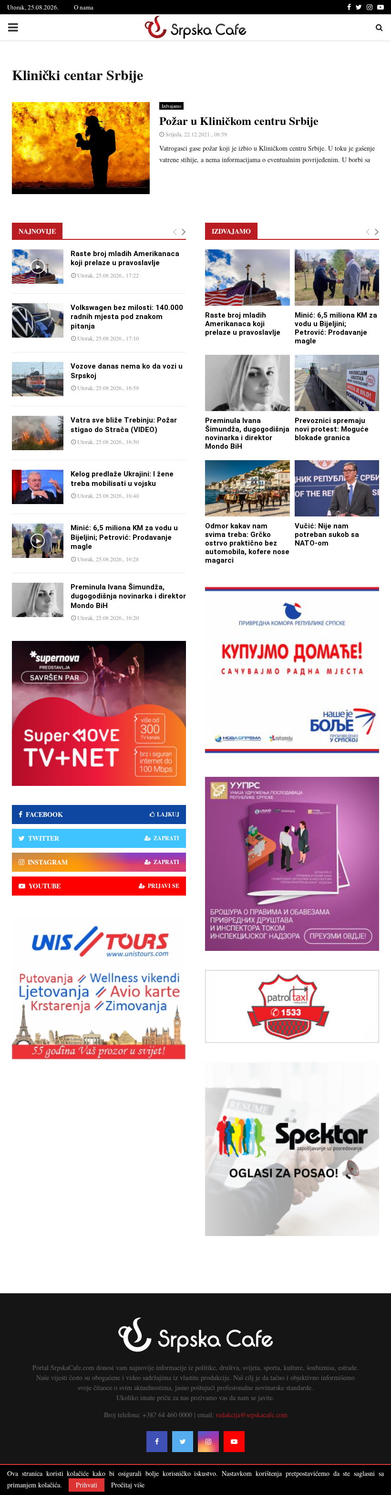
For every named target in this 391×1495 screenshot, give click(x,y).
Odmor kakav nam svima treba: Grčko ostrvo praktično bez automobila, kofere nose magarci (247, 543)
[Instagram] (208, 1441)
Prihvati (86, 1484)
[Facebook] (156, 1441)
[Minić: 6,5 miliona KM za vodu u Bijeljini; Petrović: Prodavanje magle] (37, 541)
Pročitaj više (127, 1485)
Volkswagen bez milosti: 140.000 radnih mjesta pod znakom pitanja (127, 316)
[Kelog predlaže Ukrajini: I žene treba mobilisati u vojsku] (37, 487)
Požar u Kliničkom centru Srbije (239, 120)
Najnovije (37, 231)
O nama (83, 7)
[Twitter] (182, 1441)
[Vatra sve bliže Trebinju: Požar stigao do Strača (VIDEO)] (37, 433)
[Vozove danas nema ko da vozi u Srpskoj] (37, 379)
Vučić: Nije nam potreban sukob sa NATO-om (327, 534)
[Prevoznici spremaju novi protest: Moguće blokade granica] (337, 383)
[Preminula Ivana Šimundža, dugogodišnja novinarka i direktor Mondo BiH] (37, 600)
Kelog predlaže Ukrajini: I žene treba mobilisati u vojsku (122, 479)
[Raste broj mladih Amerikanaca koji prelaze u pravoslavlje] (37, 266)
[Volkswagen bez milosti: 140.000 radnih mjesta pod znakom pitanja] (37, 320)
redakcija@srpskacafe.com (252, 1414)
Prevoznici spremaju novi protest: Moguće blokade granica (332, 429)
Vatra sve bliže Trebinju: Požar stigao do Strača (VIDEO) (124, 425)
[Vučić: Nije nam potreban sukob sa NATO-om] (337, 488)
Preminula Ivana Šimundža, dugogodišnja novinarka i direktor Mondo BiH (128, 596)
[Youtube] (234, 1441)
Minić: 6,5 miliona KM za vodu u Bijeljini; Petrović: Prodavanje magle (124, 537)
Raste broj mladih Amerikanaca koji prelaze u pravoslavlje (125, 258)
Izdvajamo (171, 106)
